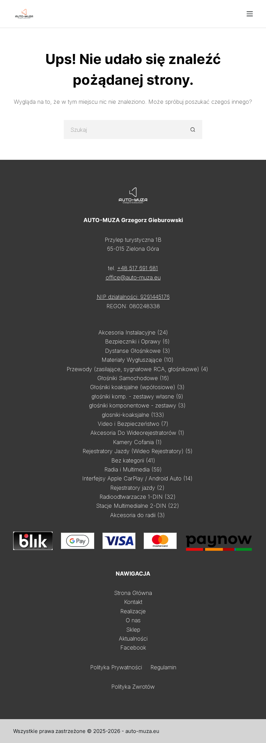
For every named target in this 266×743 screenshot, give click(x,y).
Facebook (133, 647)
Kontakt (133, 601)
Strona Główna (133, 592)
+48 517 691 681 (137, 268)
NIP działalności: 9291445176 (133, 296)
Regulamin (163, 667)
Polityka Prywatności (116, 667)
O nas (133, 620)
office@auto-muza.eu (133, 277)
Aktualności (133, 638)
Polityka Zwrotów (133, 686)
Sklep (133, 629)
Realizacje (133, 611)
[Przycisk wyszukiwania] (192, 129)
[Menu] (250, 14)
